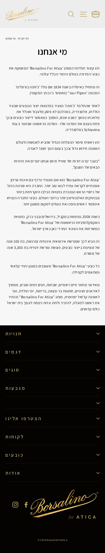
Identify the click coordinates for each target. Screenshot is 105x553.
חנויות (13, 333)
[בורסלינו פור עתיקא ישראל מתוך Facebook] (26, 504)
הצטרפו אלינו (23, 418)
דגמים (13, 352)
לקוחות (14, 437)
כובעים (14, 455)
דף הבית (23, 38)
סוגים (12, 370)
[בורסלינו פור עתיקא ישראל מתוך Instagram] (15, 504)
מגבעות (15, 388)
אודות (13, 473)
